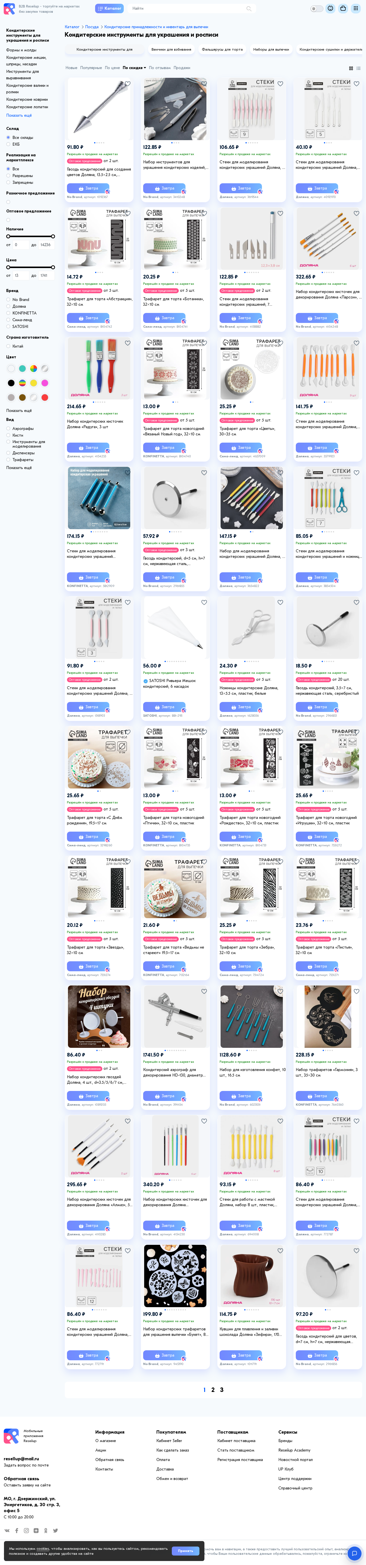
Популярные (91, 68)
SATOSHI (20, 326)
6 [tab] (257, 142)
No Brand (20, 299)
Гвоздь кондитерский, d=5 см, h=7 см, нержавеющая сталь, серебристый (174, 561)
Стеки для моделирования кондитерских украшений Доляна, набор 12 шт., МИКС (97, 1332)
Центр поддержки (294, 1478)
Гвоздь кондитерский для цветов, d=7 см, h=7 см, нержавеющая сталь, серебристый (326, 1339)
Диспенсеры (23, 453)
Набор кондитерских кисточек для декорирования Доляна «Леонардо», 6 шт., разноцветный (175, 1202)
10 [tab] (185, 661)
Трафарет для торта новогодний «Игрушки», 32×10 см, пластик (326, 820)
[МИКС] (34, 369)
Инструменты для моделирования (28, 444)
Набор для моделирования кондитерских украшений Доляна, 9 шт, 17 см (252, 554)
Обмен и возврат (172, 1478)
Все (15, 169)
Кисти (17, 435)
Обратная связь (21, 1478)
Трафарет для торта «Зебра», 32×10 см (247, 950)
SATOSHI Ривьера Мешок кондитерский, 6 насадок (169, 683)
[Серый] (11, 397)
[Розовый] (45, 383)
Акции (100, 1450)
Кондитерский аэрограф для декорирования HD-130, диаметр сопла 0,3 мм (173, 1073)
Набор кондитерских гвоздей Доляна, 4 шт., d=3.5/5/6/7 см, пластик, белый (95, 1080)
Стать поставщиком (235, 1450)
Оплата (163, 1460)
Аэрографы (23, 428)
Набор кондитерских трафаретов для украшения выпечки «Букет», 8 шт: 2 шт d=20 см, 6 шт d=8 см (174, 1332)
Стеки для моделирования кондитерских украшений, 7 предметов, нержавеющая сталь (249, 302)
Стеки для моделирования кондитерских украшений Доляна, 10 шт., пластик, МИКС (326, 1202)
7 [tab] (258, 272)
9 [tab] (183, 661)
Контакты (104, 1469)
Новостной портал (295, 1460)
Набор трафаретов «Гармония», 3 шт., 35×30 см (327, 1072)
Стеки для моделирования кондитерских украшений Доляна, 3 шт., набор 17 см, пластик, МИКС (99, 691)
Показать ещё (19, 115)
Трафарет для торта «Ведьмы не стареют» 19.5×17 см (173, 950)
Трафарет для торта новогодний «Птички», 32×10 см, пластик (173, 820)
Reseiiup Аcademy (294, 1450)
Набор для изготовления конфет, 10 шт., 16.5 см (253, 1072)
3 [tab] (99, 142)
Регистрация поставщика (240, 1460)
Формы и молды (21, 50)
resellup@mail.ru (21, 1459)
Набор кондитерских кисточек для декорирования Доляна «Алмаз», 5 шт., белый (99, 1202)
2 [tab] (97, 142)
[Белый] (11, 369)
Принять (185, 1551)
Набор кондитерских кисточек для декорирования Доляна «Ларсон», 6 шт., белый (328, 295)
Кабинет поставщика (236, 1441)
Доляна (19, 306)
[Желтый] (34, 383)
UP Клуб (286, 1469)
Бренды (285, 1441)
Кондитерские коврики (27, 99)
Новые (71, 68)
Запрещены (22, 182)
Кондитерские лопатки (27, 107)
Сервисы (287, 1432)
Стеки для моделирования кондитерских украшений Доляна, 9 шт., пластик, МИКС (252, 165)
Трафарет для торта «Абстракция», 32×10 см (100, 302)
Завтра (91, 188)
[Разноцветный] (22, 383)
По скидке (133, 68)
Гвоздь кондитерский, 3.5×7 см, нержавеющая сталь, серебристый (327, 691)
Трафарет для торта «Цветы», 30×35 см (247, 431)
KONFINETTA (24, 313)
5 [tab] (103, 142)
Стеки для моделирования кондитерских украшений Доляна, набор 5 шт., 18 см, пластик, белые (327, 165)
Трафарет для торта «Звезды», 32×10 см (95, 950)
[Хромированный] (45, 369)
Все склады (22, 137)
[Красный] (45, 397)
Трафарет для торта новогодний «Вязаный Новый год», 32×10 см (173, 431)
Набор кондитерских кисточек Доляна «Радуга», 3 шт (95, 424)
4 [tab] (101, 142)
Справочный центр (295, 1488)
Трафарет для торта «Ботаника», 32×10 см (173, 302)
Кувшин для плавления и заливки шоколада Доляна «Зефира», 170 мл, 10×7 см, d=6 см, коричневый (249, 1332)
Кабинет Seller (169, 1441)
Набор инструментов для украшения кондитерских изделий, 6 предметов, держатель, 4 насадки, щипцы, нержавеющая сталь (176, 165)
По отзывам (160, 68)
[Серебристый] (34, 397)
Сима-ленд (22, 320)
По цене (112, 68)
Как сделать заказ (172, 1450)
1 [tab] (94, 142)
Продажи (182, 68)
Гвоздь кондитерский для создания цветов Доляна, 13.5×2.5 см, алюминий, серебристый (99, 172)
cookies (43, 1548)
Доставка (165, 1469)
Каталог (113, 8)
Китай (17, 346)
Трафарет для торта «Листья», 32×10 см (324, 950)
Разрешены (22, 176)
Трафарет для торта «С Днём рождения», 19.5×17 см (94, 820)
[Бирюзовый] (22, 369)
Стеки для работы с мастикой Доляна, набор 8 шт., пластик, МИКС (247, 1202)
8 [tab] (107, 531)
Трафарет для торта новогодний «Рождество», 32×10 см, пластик (250, 820)
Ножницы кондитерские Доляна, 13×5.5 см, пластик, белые (249, 691)
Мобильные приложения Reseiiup (33, 1436)
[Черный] (11, 383)
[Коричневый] (22, 397)
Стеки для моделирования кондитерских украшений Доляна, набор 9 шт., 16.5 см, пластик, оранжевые (326, 424)
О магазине (105, 1441)
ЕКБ (16, 144)
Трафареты (22, 460)
